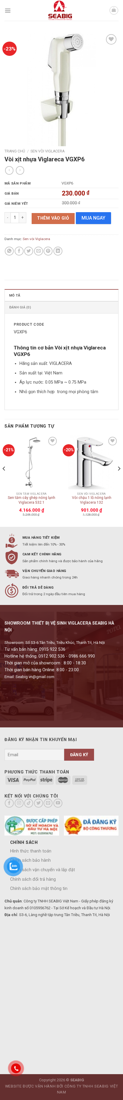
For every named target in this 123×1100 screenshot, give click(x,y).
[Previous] (4, 480)
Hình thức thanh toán (30, 851)
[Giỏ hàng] (114, 10)
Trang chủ (14, 151)
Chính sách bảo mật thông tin (38, 888)
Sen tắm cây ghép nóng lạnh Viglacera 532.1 (31, 500)
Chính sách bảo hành (30, 860)
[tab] (61, 295)
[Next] (119, 480)
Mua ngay (93, 218)
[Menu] (7, 10)
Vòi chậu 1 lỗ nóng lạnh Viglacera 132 (91, 500)
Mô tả (14, 295)
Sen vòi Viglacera (47, 151)
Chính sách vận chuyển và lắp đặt (42, 869)
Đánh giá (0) (20, 307)
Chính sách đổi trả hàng (33, 879)
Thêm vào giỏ (53, 218)
